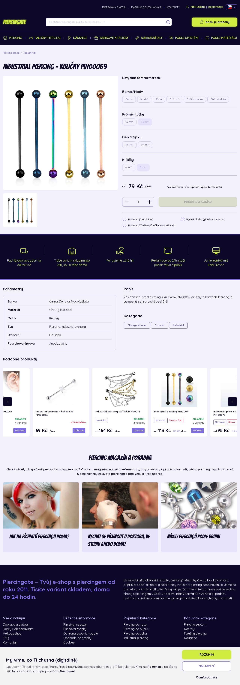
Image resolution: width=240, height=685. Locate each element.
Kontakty (173, 7)
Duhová (174, 99)
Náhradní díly (151, 38)
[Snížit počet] (126, 201)
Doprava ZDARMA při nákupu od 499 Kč (151, 225)
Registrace (215, 7)
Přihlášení (197, 7)
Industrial (178, 325)
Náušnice (80, 38)
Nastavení (206, 666)
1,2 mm (129, 121)
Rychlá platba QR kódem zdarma (205, 219)
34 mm (129, 144)
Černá (129, 99)
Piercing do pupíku (136, 629)
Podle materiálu (224, 38)
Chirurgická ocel (137, 325)
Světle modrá (195, 99)
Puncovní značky (74, 629)
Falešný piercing (47, 38)
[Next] (232, 401)
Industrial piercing (136, 638)
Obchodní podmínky (77, 638)
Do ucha (159, 325)
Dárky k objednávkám (146, 7)
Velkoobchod (12, 633)
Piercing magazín (75, 624)
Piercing (15, 38)
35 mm (145, 144)
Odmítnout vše (207, 677)
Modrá (144, 99)
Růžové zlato (218, 99)
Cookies (68, 642)
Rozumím (207, 654)
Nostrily (189, 629)
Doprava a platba (113, 7)
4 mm (128, 167)
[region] (60, 210)
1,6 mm (145, 121)
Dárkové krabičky (114, 38)
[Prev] (7, 401)
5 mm (143, 167)
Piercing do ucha (135, 633)
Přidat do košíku (198, 202)
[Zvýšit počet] (149, 201)
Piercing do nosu (135, 624)
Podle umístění (186, 38)
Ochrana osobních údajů (80, 633)
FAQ (6, 638)
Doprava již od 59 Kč (140, 219)
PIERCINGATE (14, 22)
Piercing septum (195, 624)
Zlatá (159, 99)
